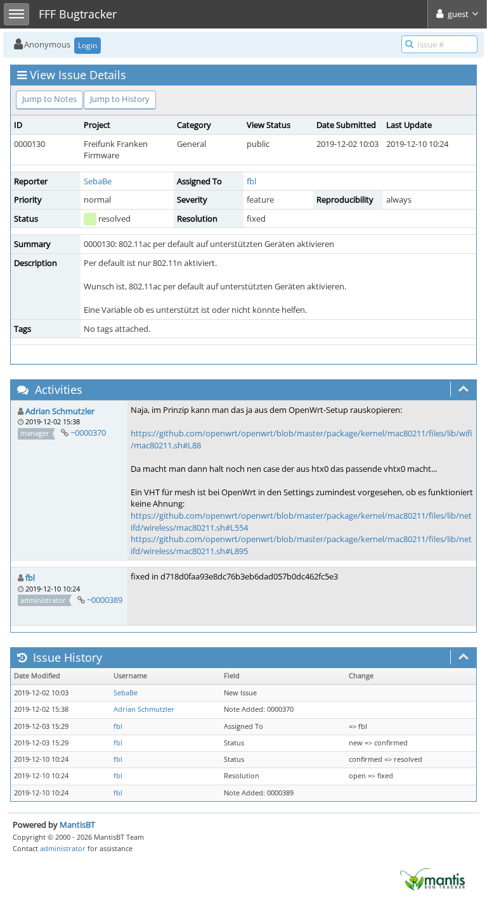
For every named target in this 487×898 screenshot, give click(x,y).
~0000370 (88, 432)
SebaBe (98, 181)
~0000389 (104, 599)
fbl (251, 181)
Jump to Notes (49, 98)
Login (87, 45)
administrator (63, 848)
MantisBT (77, 824)
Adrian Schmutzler (59, 411)
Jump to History (120, 98)
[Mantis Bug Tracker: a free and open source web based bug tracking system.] (432, 878)
